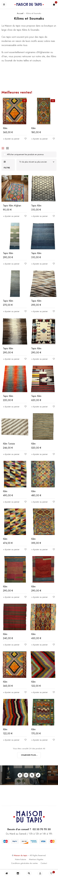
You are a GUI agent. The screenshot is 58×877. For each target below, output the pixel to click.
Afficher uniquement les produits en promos (25, 154)
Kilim (5, 128)
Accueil (20, 13)
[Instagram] (26, 775)
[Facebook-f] (20, 775)
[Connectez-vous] (40, 873)
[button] (11, 139)
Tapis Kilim (36, 205)
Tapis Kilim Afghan (12, 205)
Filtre (7, 167)
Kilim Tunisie (9, 443)
